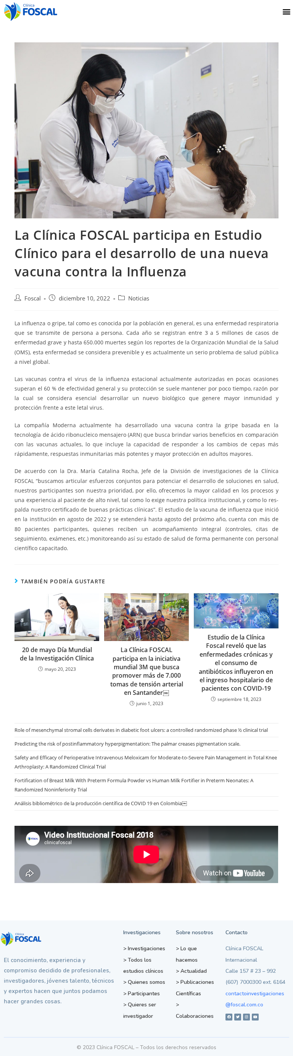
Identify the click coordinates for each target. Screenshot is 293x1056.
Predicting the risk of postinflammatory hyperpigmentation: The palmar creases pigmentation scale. (127, 743)
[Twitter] (237, 1017)
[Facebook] (228, 1017)
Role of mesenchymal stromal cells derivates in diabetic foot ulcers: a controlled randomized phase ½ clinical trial (141, 730)
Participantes (141, 993)
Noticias (138, 298)
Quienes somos (144, 982)
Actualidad (191, 971)
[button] (286, 11)
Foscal (32, 298)
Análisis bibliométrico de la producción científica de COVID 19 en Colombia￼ (100, 803)
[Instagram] (246, 1017)
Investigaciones (144, 948)
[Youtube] (255, 1017)
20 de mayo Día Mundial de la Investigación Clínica (57, 654)
